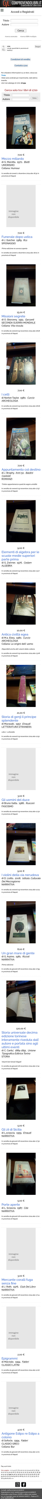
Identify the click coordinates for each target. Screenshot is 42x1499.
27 (15, 1472)
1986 (21, 803)
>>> (12, 1478)
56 (34, 1474)
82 (10, 1478)
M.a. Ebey (9, 637)
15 (31, 1470)
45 (12, 1474)
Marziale (8, 1361)
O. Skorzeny (10, 319)
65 (14, 1476)
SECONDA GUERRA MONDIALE (18, 322)
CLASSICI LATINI (10, 1364)
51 (24, 1474)
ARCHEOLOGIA (10, 400)
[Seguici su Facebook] (23, 1486)
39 (39, 1472)
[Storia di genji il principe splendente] (21, 706)
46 (15, 1474)
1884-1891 (20, 1050)
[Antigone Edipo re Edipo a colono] (21, 1423)
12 (25, 1470)
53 (28, 1474)
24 (9, 1472)
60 (4, 1476)
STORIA (6, 1056)
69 (22, 1476)
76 (36, 1476)
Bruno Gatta (10, 803)
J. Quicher (9, 240)
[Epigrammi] (21, 1348)
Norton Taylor (11, 397)
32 (25, 1472)
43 (7, 1474)
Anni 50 (20, 472)
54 (30, 1474)
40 (2, 1474)
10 (21, 1470)
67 (18, 1476)
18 (36, 1470)
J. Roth (7, 1286)
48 (19, 1474)
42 (5, 1474)
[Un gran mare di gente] (21, 943)
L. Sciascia (10, 1207)
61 (6, 1476)
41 (3, 1474)
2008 (17, 878)
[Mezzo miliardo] (21, 148)
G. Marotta (9, 162)
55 (32, 1474)
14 (29, 1470)
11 (23, 1470)
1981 (18, 956)
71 (26, 1476)
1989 (18, 240)
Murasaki (9, 723)
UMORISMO (8, 165)
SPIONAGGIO (9, 243)
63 (10, 1476)
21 (3, 1472)
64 (12, 1476)
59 (2, 1476)
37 (35, 1472)
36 (33, 1472)
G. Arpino (9, 956)
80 (6, 1478)
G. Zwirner (9, 562)
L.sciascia (9, 1132)
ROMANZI (7, 479)
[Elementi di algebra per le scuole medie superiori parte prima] (21, 542)
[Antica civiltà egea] (21, 624)
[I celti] (21, 384)
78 (2, 1478)
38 (37, 1472)
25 (11, 1472)
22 (5, 1472)
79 (4, 1478)
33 (27, 1472)
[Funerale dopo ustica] (21, 226)
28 (17, 1472)
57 (36, 1474)
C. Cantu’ (8, 1050)
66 (16, 1476)
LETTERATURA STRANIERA (17, 726)
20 (2, 1472)
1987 (19, 1207)
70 (24, 1476)
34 (29, 1472)
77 (38, 1476)
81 (8, 1478)
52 (26, 1474)
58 (38, 1474)
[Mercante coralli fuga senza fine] (21, 1269)
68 (20, 1476)
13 (27, 1470)
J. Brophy (9, 472)
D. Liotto (8, 878)
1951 (21, 319)
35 (31, 1472)
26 (13, 1472)
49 (21, 1474)
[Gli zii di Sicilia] (21, 1119)
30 (21, 1472)
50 (23, 1474)
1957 (18, 723)
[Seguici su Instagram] (17, 1486)
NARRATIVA (8, 884)
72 (28, 1476)
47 (16, 1474)
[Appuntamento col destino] (21, 459)
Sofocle (8, 1440)
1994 (17, 1361)
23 (7, 1472)
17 (34, 1470)
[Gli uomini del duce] (21, 789)
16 (33, 1470)
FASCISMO (7, 806)
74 (32, 1476)
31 (23, 1472)
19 (38, 1470)
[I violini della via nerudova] (21, 865)
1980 (23, 397)
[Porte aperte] (21, 1194)
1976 (19, 562)
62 (8, 1476)
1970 (19, 162)
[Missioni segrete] (21, 306)
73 (30, 1476)
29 (19, 1472)
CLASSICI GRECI (10, 1443)
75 (34, 1476)
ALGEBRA (7, 565)
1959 (18, 1132)
